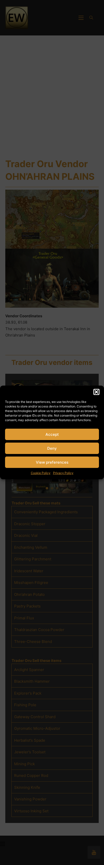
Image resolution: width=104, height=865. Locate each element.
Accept (52, 434)
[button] (96, 392)
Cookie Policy (40, 473)
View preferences (52, 462)
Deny (52, 448)
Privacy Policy (63, 473)
